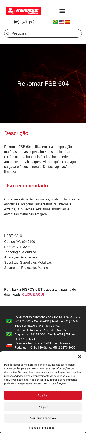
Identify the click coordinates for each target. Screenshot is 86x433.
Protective (28, 267)
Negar (43, 407)
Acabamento (30, 257)
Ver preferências (43, 418)
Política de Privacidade (41, 427)
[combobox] (43, 33)
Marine (43, 267)
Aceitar (43, 395)
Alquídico (29, 252)
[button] (80, 357)
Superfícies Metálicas (36, 262)
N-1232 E (23, 247)
